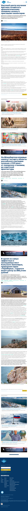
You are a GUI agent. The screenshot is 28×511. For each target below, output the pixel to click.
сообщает (4, 203)
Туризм (2, 280)
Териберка (10, 280)
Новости (5, 479)
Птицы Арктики (6, 280)
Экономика (5, 483)
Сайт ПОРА (11, 479)
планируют (4, 83)
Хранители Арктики (12, 489)
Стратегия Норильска (12, 485)
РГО (23, 178)
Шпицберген (3, 178)
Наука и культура (6, 485)
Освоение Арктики (14, 178)
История (10, 178)
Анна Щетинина (4, 20)
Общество (5, 484)
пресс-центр (18, 55)
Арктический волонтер (13, 490)
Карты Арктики (20, 178)
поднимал (14, 321)
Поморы (6, 178)
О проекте (2, 479)
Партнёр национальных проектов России (5, 505)
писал (25, 311)
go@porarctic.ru (11, 498)
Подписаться (24, 94)
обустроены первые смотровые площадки (7, 354)
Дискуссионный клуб (12, 483)
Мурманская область (16, 280)
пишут (7, 55)
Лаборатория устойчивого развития (14, 484)
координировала (22, 315)
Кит (25, 280)
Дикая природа (22, 280)
